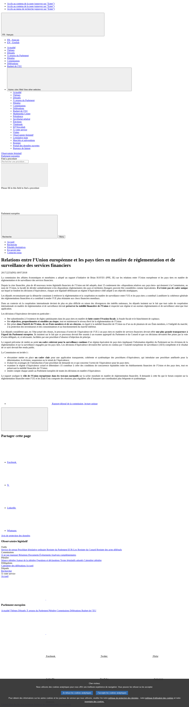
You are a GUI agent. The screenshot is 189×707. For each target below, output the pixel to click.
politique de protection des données (123, 698)
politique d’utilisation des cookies (159, 698)
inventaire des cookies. (94, 701)
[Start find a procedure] (24, 175)
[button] (45, 599)
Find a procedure (9, 158)
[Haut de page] (24, 419)
